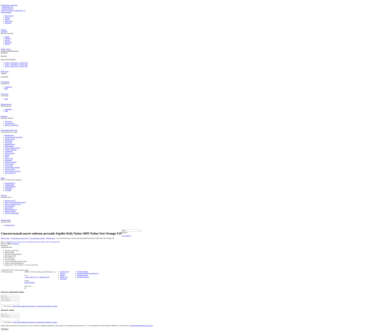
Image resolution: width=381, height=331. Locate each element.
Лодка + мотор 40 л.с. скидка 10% (16, 64)
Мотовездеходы (6, 104)
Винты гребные (10, 211)
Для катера (8, 142)
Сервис (7, 19)
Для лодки (8, 121)
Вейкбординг (9, 135)
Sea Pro (7, 40)
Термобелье (9, 151)
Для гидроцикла (10, 173)
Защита (7, 155)
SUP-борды (9, 141)
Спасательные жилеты (12, 167)
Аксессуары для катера (12, 171)
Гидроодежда (9, 164)
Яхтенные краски (11, 209)
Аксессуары (9, 158)
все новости (126, 236)
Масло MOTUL (10, 183)
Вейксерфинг (9, 146)
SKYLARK (4, 56)
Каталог (7, 17)
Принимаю (5, 329)
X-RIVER (3, 73)
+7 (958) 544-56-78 (7, 9)
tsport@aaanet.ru (29, 282)
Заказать (16, 244)
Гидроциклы (5, 82)
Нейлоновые (50, 238)
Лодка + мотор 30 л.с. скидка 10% (16, 66)
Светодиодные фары (12, 213)
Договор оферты (82, 271)
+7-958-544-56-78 (43, 277)
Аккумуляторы (10, 206)
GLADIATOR (4, 76)
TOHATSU (8, 188)
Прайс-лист (9, 21)
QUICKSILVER (10, 187)
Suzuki (7, 37)
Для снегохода (9, 123)
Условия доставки (83, 277)
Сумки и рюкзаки (11, 149)
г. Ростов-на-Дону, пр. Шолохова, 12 (13, 10)
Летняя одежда (10, 139)
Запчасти (4, 195)
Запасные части (10, 200)
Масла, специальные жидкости (15, 202)
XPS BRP (8, 190)
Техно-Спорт (9, 16)
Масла (3, 178)
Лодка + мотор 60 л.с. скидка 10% (16, 63)
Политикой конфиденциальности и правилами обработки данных (35, 306)
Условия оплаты (82, 275)
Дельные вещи (10, 225)
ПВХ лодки (5, 71)
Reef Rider (8, 42)
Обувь (7, 157)
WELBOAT (4, 52)
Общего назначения (11, 125)
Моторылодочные (4, 30)
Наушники (8, 160)
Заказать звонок (6, 12)
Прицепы (4, 116)
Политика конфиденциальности (88, 273)
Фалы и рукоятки (10, 162)
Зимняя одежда (10, 144)
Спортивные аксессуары (9, 130)
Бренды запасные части (13, 204)
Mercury (7, 44)
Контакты (8, 23)
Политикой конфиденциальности (141, 325)
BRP (6, 89)
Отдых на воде (10, 169)
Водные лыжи (9, 153)
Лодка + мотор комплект (8, 59)
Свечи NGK (9, 208)
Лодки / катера (6, 49)
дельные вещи (5, 220)
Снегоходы (4, 94)
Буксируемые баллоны (12, 148)
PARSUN (8, 38)
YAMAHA (8, 87)
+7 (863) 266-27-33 (7, 7)
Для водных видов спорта (13, 137)
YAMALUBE (9, 185)
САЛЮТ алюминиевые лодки (10, 51)
